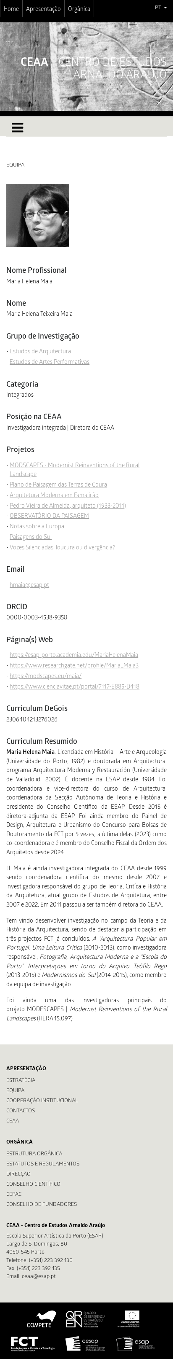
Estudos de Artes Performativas (49, 362)
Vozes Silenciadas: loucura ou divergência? (62, 548)
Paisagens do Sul (31, 537)
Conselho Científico (33, 1184)
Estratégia (20, 1081)
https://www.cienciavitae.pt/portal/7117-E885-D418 (74, 687)
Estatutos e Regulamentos (42, 1164)
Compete (42, 1319)
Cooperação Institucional (42, 1101)
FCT (33, 1343)
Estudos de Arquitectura (40, 352)
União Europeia (127, 1319)
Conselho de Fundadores (41, 1205)
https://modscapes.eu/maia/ (45, 677)
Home (11, 9)
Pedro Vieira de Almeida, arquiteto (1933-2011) (68, 506)
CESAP (86, 1343)
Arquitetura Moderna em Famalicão (54, 496)
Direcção (18, 1174)
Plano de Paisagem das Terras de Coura (58, 485)
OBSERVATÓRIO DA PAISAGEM (49, 516)
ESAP (135, 1343)
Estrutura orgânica (34, 1154)
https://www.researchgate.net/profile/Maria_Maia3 (74, 666)
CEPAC (13, 1195)
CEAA (12, 1121)
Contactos (20, 1111)
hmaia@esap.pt (29, 585)
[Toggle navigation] (17, 128)
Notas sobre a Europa (37, 527)
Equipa (15, 1091)
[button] (160, 8)
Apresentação (43, 9)
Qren (86, 1319)
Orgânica (79, 9)
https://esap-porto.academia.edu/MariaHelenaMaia (74, 655)
